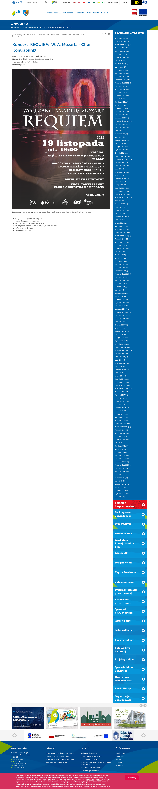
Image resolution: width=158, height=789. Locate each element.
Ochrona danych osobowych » (91, 756)
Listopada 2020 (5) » (122, 271)
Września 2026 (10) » (122, 48)
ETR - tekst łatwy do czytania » (91, 768)
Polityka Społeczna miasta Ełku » (57, 756)
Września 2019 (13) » (122, 315)
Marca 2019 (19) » (121, 334)
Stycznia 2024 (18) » (122, 150)
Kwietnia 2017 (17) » (122, 408)
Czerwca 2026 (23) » (122, 57)
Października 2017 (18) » (123, 389)
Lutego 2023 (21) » (121, 185)
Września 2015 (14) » (122, 468)
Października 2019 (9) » (123, 312)
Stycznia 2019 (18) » (122, 341)
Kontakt (104, 13)
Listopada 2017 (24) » (122, 385)
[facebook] (13, 3)
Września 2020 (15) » (122, 277)
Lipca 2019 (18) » (121, 322)
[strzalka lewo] (144, 705)
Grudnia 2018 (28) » (122, 344)
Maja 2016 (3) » (120, 443)
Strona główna (54, 13)
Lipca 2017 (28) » (121, 398)
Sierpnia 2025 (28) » (122, 89)
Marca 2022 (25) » (121, 220)
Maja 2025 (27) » (120, 99)
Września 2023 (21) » (122, 163)
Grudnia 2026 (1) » (121, 38)
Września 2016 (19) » (122, 430)
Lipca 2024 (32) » (121, 131)
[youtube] (17, 3)
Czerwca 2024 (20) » (122, 134)
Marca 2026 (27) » (121, 67)
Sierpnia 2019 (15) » (122, 319)
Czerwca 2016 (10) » (122, 439)
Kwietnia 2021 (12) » (122, 255)
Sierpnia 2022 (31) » (122, 204)
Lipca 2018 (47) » (121, 360)
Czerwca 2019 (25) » (122, 325)
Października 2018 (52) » (123, 350)
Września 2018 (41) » (122, 353)
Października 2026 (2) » (123, 45)
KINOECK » (119, 762)
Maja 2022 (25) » (120, 213)
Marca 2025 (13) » (121, 105)
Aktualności (68, 13)
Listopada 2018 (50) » (122, 347)
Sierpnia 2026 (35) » (122, 51)
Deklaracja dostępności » (90, 753)
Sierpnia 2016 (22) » (122, 433)
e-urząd (66, 2)
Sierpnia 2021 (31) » (122, 242)
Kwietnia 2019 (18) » (122, 331)
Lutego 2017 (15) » (121, 414)
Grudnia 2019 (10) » (122, 306)
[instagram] (21, 3)
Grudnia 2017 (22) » (122, 382)
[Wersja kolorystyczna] (136, 2)
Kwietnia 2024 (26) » (122, 140)
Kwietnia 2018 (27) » (122, 369)
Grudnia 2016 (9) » (121, 420)
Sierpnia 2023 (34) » (122, 166)
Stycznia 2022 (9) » (121, 226)
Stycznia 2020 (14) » (122, 303)
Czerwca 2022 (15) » (122, 210)
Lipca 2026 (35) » (121, 54)
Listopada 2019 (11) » (122, 309)
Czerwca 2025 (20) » (122, 96)
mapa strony (112, 2)
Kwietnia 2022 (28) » (122, 217)
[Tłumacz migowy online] (144, 2)
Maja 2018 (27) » (120, 366)
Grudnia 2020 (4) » (121, 268)
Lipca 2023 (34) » (121, 169)
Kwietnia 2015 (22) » (122, 484)
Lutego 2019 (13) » (121, 338)
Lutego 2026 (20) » (121, 70)
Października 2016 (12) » (123, 427)
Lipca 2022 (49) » (121, 207)
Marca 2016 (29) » (121, 449)
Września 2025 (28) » (122, 86)
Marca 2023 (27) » (121, 182)
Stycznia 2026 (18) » (122, 73)
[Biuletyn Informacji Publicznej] (134, 12)
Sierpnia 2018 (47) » (122, 357)
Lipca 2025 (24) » (121, 92)
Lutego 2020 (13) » (121, 299)
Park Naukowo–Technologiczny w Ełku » (60, 759)
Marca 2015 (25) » (121, 487)
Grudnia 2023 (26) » (122, 153)
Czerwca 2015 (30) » (122, 478)
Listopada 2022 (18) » (122, 194)
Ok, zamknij (132, 778)
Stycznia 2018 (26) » (122, 379)
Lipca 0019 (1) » (120, 497)
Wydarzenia (27, 27)
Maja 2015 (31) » (120, 481)
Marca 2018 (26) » (121, 373)
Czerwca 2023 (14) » (122, 172)
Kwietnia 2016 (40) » (122, 446)
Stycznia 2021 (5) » (121, 264)
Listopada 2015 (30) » (122, 462)
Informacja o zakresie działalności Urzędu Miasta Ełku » (96, 763)
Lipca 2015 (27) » (121, 475)
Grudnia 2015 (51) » (122, 459)
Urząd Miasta (93, 13)
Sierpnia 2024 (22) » (122, 127)
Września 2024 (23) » (122, 124)
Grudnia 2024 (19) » (122, 115)
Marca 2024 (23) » (121, 143)
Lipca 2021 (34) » (121, 245)
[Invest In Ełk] (54, 2)
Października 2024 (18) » (123, 121)
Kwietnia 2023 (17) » (122, 178)
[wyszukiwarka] (46, 2)
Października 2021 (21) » (123, 236)
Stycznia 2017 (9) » (121, 417)
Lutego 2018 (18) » (121, 376)
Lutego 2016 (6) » (121, 452)
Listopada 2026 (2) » (122, 41)
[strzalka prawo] (141, 705)
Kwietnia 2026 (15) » (122, 64)
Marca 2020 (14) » (121, 296)
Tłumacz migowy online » (90, 771)
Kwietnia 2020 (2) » (121, 293)
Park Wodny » (120, 756)
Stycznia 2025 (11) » (122, 112)
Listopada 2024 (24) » (122, 118)
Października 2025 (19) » (123, 83)
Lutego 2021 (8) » (121, 261)
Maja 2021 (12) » (120, 252)
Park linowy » (120, 753)
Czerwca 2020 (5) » (121, 287)
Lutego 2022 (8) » (121, 223)
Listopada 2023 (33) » (122, 156)
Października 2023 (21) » (123, 159)
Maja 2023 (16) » (120, 175)
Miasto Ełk (80, 13)
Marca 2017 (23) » (121, 411)
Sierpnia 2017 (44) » (122, 395)
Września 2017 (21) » (122, 392)
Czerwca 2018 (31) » (122, 363)
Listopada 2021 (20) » (122, 233)
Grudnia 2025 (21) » (122, 77)
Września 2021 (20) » (122, 239)
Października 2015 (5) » (123, 465)
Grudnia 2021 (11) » (122, 229)
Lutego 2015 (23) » (121, 490)
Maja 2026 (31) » (120, 61)
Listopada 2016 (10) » (122, 424)
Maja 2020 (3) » (120, 290)
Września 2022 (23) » (122, 201)
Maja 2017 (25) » (120, 404)
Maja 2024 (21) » (120, 137)
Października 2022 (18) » (123, 197)
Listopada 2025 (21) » (122, 80)
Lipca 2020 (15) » (121, 283)
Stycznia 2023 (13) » (122, 188)
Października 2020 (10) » (123, 274)
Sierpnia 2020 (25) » (122, 280)
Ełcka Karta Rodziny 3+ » (89, 759)
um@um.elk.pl (21, 763)
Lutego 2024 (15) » (121, 147)
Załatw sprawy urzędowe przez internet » (60, 753)
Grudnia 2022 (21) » (122, 191)
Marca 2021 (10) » (121, 258)
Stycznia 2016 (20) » (122, 455)
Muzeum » (119, 765)
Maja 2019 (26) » (120, 328)
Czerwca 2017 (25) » (122, 401)
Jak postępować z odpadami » (56, 762)
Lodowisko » (120, 759)
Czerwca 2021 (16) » (122, 248)
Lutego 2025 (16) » (121, 108)
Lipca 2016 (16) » (121, 436)
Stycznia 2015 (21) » (122, 494)
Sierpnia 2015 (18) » (122, 471)
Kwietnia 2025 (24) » (122, 102)
